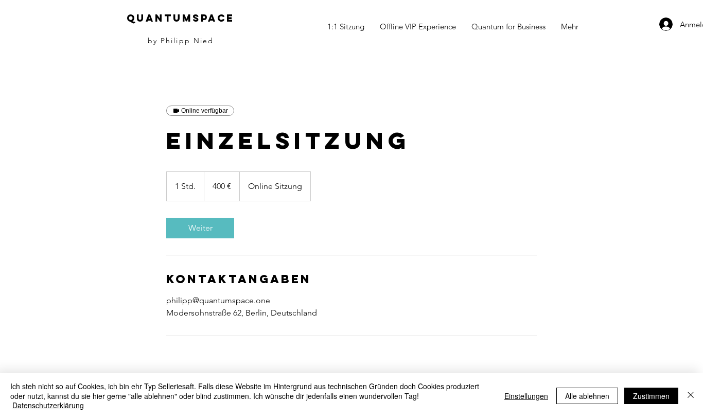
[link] (200, 228)
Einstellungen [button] (526, 396)
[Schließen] (690, 395)
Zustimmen (651, 396)
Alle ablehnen (587, 396)
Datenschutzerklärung (48, 405)
